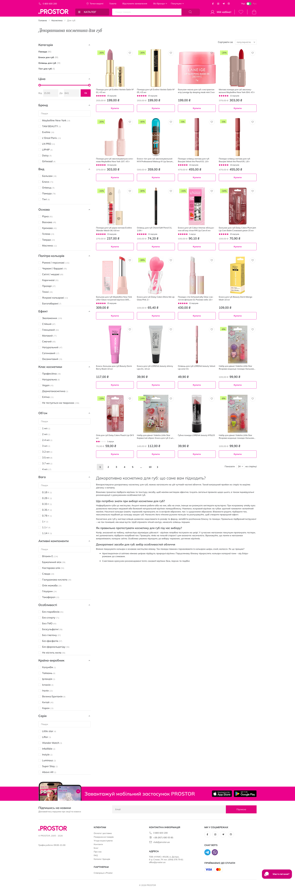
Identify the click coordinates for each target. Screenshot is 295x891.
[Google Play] (245, 793)
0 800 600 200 (50, 3)
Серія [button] (42, 716)
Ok (85, 93)
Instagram (218, 3)
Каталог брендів (102, 859)
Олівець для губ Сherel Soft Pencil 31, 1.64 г (154, 229)
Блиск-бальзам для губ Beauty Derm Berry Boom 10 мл (114, 367)
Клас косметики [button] (50, 367)
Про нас (98, 851)
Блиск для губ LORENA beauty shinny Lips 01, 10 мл (155, 367)
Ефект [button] (43, 311)
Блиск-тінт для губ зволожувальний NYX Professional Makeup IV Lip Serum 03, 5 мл (154, 160)
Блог (96, 848)
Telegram (223, 3)
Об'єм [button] (42, 413)
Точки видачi (96, 3)
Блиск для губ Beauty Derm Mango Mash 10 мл (235, 298)
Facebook (213, 3)
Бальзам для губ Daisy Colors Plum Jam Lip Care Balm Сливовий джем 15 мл (237, 229)
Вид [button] (41, 169)
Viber (228, 3)
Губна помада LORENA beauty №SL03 (196, 435)
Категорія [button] (45, 45)
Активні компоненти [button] (53, 541)
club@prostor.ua (161, 842)
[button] (130, 53)
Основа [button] (44, 209)
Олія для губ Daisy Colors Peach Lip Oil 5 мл (115, 436)
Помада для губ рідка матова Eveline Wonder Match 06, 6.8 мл (114, 229)
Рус (255, 3)
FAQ (96, 855)
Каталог (90, 12)
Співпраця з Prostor (103, 873)
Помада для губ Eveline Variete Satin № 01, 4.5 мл (115, 90)
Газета (112, 3)
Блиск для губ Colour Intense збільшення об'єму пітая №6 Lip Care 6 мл (196, 229)
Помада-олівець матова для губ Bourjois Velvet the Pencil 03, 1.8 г (193, 160)
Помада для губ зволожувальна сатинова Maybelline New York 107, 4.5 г (115, 160)
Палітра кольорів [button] (51, 256)
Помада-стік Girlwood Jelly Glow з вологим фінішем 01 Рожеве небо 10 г (196, 298)
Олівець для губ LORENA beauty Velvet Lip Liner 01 (196, 367)
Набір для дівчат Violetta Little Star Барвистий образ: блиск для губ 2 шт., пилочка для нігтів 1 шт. (155, 436)
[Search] (190, 12)
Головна (42, 20)
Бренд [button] (43, 105)
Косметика (57, 20)
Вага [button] (42, 477)
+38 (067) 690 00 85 (163, 837)
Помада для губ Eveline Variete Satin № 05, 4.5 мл (156, 90)
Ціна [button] (41, 79)
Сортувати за (225, 42)
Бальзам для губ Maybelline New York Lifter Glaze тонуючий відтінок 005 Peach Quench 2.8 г (114, 298)
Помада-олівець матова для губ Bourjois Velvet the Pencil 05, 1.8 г (234, 160)
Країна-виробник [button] (51, 660)
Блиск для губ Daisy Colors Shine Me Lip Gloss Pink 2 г (156, 298)
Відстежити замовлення (134, 3)
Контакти (98, 844)
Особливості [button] (47, 605)
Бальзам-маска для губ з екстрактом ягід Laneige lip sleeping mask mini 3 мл (196, 90)
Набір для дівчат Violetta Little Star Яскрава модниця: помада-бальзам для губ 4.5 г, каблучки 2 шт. (236, 367)
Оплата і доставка (103, 833)
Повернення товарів (104, 837)
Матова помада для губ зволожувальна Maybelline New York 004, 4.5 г (237, 90)
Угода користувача (103, 840)
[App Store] (222, 793)
